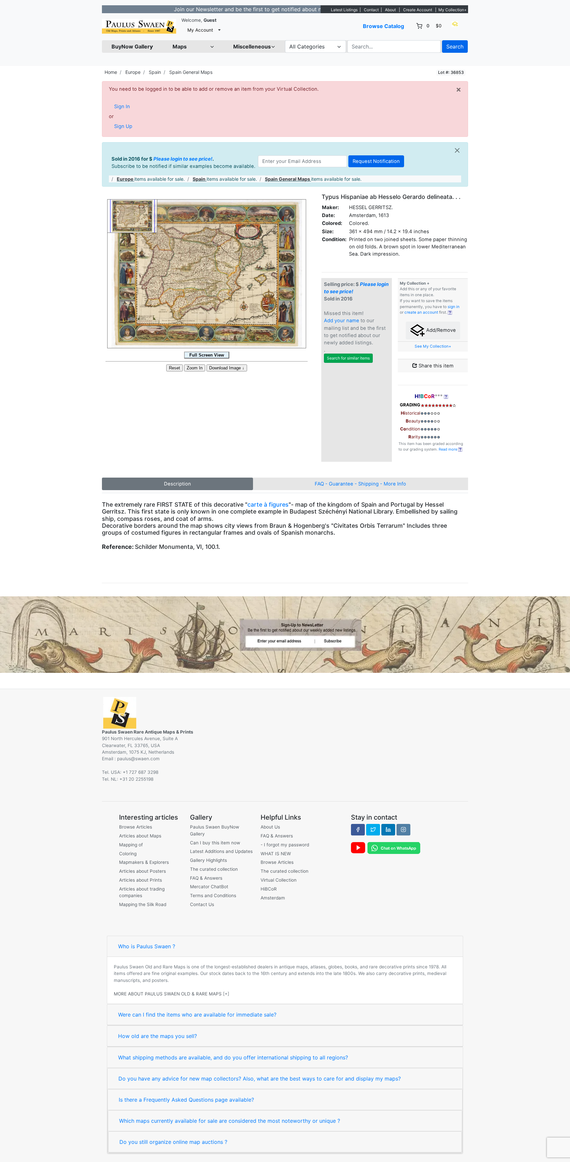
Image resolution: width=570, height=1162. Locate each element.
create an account (421, 312)
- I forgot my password (285, 844)
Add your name (341, 321)
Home (111, 72)
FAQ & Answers (206, 878)
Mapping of (131, 844)
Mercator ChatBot (209, 886)
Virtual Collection (279, 880)
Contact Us (202, 904)
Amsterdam (273, 897)
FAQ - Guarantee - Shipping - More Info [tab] (360, 484)
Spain (155, 72)
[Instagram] (403, 829)
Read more (448, 449)
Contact (371, 9)
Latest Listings (344, 9)
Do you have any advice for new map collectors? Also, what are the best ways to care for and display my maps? (259, 1078)
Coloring (128, 853)
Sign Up (123, 126)
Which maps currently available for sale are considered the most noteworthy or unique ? (229, 1120)
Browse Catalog (383, 26)
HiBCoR (269, 889)
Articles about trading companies (142, 892)
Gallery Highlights (208, 860)
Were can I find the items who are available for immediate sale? (197, 1014)
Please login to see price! (182, 159)
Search (454, 46)
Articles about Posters (142, 871)
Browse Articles (135, 827)
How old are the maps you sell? (157, 1036)
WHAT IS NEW (276, 853)
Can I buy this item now (215, 842)
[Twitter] (373, 829)
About (390, 9)
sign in (453, 306)
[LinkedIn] (388, 829)
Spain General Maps (190, 72)
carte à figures (268, 504)
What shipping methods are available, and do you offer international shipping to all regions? (233, 1057)
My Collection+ (452, 9)
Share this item (435, 366)
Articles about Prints (140, 880)
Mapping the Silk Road (142, 904)
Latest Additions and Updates (221, 851)
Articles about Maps (140, 835)
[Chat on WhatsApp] (393, 847)
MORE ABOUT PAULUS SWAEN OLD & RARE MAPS (168, 993)
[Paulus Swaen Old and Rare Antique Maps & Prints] (139, 26)
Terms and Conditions (213, 895)
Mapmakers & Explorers (144, 862)
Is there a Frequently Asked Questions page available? (186, 1099)
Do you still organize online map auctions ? (173, 1142)
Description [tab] (177, 484)
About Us (270, 827)
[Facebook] (358, 829)
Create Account (417, 9)
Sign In (122, 107)
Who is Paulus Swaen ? (146, 946)
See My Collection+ (433, 346)
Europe (133, 72)
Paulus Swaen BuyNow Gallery (214, 830)
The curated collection (214, 869)
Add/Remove (440, 330)
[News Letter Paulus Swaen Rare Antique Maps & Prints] (285, 634)
